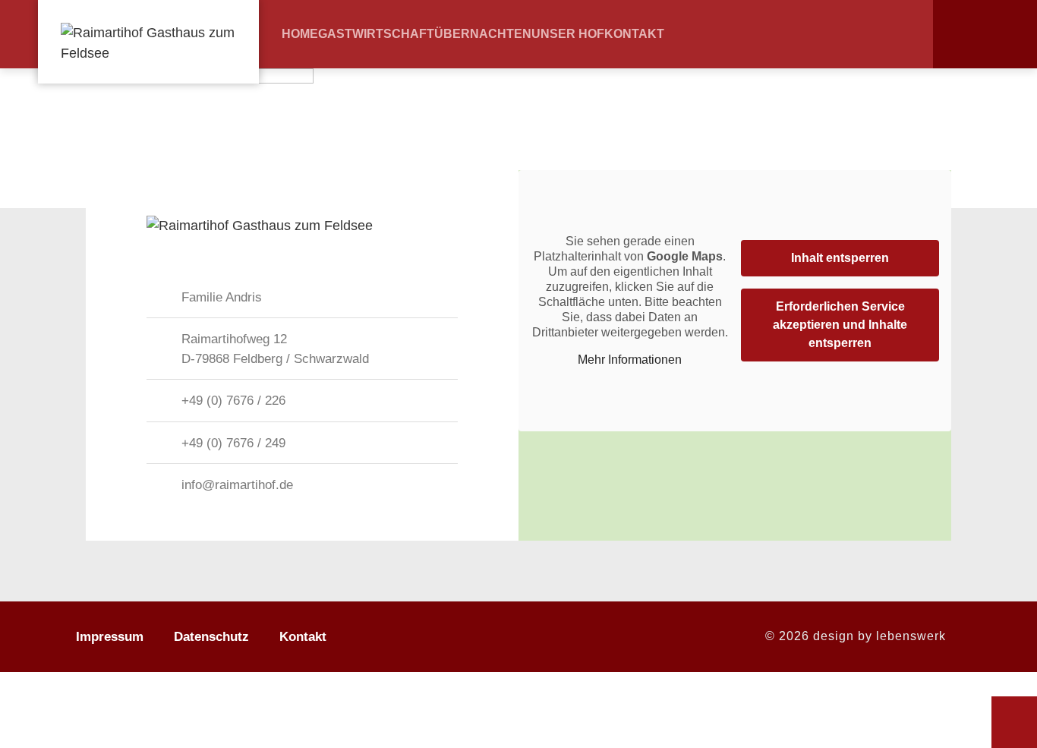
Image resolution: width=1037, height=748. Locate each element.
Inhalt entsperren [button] (840, 257)
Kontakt (634, 34)
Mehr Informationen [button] (630, 359)
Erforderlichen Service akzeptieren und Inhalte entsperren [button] (840, 324)
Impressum (109, 637)
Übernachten (482, 34)
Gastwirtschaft (376, 34)
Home (300, 34)
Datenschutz (211, 637)
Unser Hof (567, 34)
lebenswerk (911, 636)
